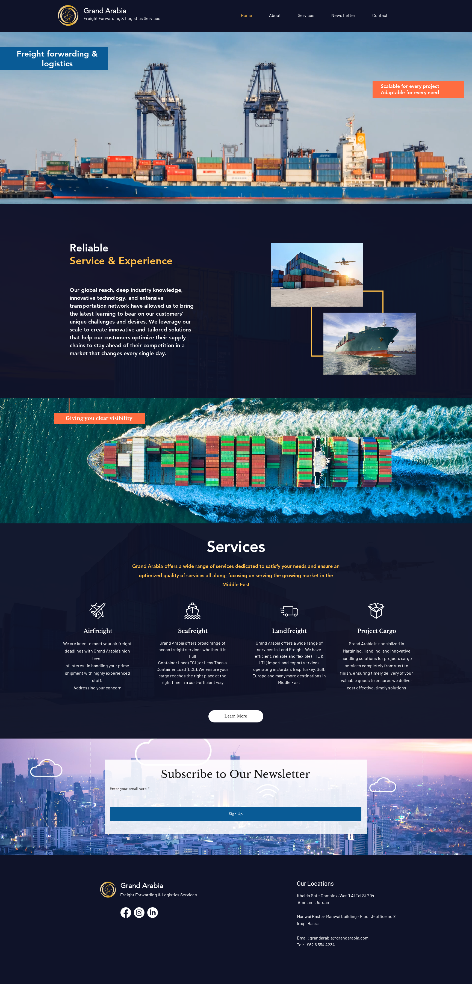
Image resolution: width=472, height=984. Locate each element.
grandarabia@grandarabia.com (339, 937)
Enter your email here (128, 788)
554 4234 (326, 944)
